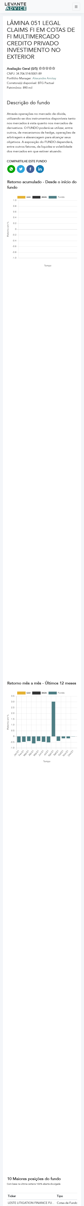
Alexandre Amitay (44, 78)
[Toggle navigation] (76, 7)
